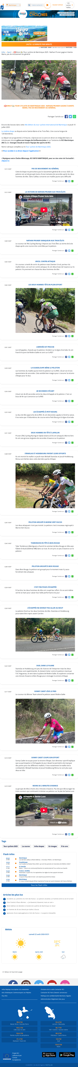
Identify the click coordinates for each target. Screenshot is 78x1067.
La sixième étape (8, 131)
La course (26, 846)
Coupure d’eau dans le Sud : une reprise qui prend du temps (37, 877)
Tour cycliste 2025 (11, 846)
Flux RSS (4, 996)
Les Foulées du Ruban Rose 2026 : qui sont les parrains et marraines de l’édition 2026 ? (45, 864)
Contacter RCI (59, 989)
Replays (8, 989)
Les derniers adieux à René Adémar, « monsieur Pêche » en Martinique (40, 860)
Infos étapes (39, 846)
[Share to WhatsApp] (74, 116)
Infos (3, 989)
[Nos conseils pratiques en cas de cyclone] (67, 15)
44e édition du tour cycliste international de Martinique (46, 125)
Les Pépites (27, 993)
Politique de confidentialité (50, 996)
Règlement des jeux (58, 999)
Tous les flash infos (39, 885)
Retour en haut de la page (13, 972)
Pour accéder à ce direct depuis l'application (21, 151)
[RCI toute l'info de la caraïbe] (2, 6)
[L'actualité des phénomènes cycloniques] (66, 13)
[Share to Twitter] (70, 116)
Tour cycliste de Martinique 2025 (38, 147)
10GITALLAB (48, 1065)
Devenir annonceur (60, 993)
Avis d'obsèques (7, 993)
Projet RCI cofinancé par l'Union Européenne (17, 1056)
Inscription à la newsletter (20, 989)
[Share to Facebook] (66, 116)
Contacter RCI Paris (47, 993)
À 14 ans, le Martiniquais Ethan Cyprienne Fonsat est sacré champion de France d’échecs (45, 881)
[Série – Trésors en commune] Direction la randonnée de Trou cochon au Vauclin (43, 868)
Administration (46, 999)
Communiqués (18, 993)
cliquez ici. (6, 161)
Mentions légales (65, 996)
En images (53, 846)
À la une (64, 846)
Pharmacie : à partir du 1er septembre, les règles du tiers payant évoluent (41, 872)
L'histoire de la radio (47, 989)
